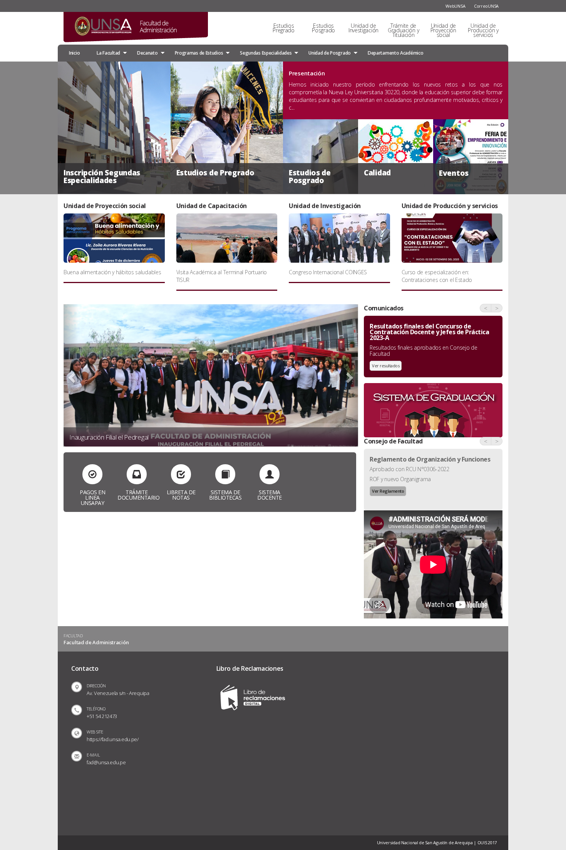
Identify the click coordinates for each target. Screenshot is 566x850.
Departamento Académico (395, 53)
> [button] (497, 308)
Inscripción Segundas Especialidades (102, 176)
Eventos (454, 173)
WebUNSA (455, 6)
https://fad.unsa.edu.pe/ (113, 739)
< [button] (485, 308)
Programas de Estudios (199, 53)
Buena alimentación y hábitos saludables (112, 272)
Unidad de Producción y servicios (483, 30)
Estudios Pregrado (284, 28)
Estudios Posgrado (323, 28)
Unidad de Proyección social (443, 30)
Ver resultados (385, 365)
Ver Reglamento (388, 491)
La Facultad (108, 53)
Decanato (147, 53)
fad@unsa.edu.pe (106, 762)
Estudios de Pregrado (215, 173)
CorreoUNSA (486, 6)
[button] (71, 375)
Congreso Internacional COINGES (328, 272)
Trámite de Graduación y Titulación (403, 30)
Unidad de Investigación (363, 28)
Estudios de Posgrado (310, 176)
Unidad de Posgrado (329, 53)
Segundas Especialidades (265, 53)
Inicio (74, 53)
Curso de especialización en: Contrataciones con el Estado (437, 275)
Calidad (377, 173)
